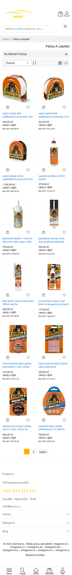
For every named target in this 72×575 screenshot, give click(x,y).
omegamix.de (52, 547)
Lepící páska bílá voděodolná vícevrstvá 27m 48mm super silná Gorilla (54, 116)
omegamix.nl (28, 550)
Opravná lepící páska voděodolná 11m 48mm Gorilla (52, 429)
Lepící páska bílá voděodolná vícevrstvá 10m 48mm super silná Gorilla (18, 116)
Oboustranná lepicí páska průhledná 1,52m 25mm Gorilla (17, 367)
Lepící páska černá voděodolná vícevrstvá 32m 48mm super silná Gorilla (18, 179)
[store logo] (18, 13)
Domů (6, 39)
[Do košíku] (8, 107)
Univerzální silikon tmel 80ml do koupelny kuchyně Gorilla (53, 304)
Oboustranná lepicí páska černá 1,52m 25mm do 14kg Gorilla (17, 429)
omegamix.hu (10, 550)
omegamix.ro (45, 550)
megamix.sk (60, 543)
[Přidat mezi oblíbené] (28, 107)
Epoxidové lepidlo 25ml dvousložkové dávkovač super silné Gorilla (51, 241)
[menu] (9, 570)
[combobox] (28, 27)
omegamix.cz (17, 547)
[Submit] (65, 26)
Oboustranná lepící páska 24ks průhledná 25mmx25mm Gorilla (53, 367)
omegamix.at (34, 547)
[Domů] (36, 568)
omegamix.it (62, 550)
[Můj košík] (60, 13)
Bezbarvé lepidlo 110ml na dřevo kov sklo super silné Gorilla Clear (17, 241)
